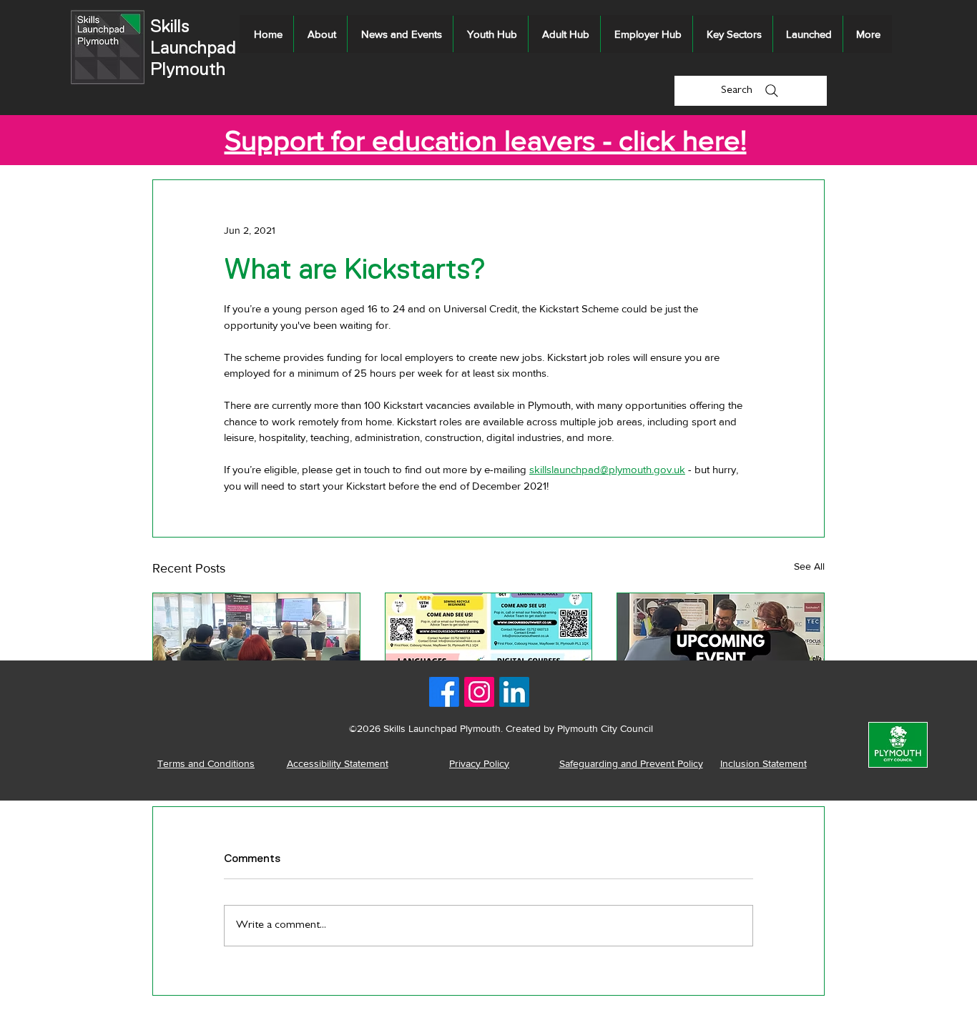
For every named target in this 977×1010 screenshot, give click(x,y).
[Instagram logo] (479, 692)
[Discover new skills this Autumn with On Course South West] (489, 651)
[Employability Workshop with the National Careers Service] (256, 651)
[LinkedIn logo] (514, 692)
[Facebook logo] (444, 692)
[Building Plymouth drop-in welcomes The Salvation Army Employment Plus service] (720, 651)
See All (809, 566)
